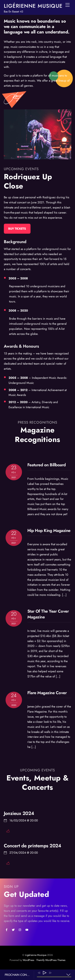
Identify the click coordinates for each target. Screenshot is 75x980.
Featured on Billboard (46, 465)
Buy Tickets (17, 228)
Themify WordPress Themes (50, 960)
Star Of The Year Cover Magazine (48, 614)
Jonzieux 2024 (19, 813)
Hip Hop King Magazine (48, 530)
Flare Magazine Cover (47, 693)
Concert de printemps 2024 (32, 845)
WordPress (28, 960)
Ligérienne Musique (35, 955)
